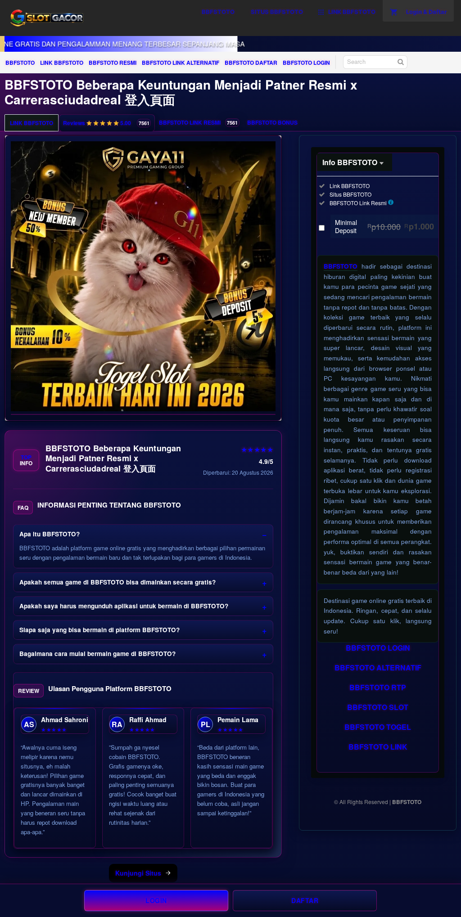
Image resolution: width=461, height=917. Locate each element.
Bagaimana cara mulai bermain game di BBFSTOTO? (97, 653)
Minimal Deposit (384, 226)
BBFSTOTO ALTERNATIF (377, 667)
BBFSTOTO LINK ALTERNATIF (180, 62)
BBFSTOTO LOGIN (306, 62)
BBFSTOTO (20, 62)
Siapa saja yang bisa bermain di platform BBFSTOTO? (99, 629)
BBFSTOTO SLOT (377, 707)
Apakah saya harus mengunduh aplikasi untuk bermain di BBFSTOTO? (123, 606)
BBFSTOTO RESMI (112, 62)
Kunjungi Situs (138, 872)
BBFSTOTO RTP (377, 687)
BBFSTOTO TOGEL (377, 727)
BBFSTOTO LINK (377, 747)
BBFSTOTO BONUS (272, 122)
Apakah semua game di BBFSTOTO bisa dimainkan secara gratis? (117, 582)
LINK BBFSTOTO (61, 62)
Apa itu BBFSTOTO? (49, 534)
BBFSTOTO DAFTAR (251, 62)
